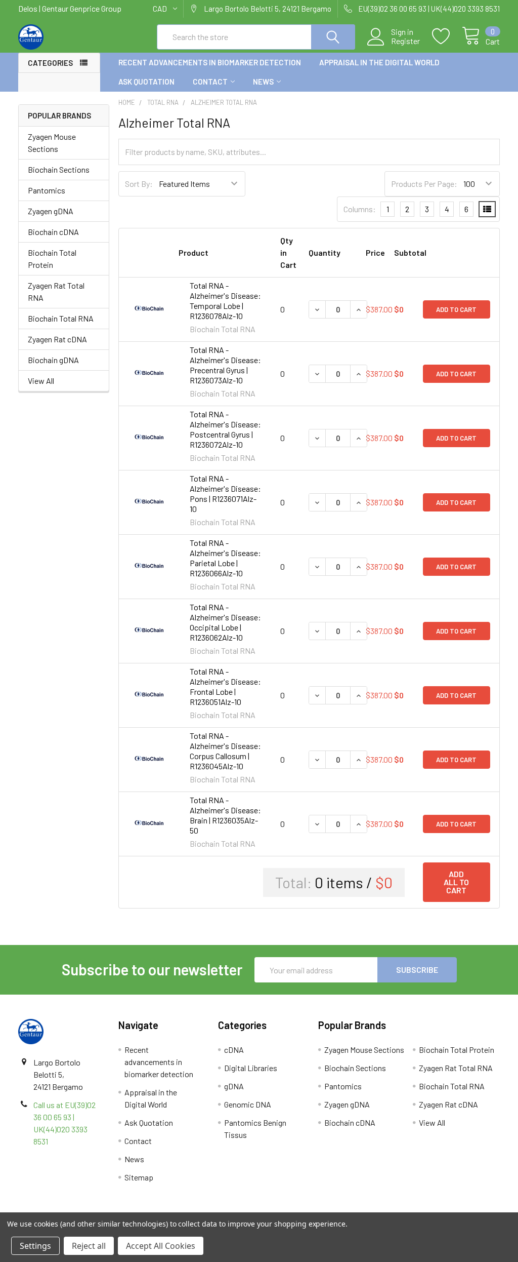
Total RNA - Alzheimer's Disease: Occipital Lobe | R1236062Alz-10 (225, 622)
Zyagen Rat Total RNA (56, 291)
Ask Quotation (146, 81)
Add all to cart (456, 882)
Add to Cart (456, 309)
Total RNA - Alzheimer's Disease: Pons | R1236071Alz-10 (225, 494)
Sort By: (139, 183)
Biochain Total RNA (61, 318)
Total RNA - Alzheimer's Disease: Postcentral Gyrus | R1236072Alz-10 (225, 429)
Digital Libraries (250, 1068)
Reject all (89, 1245)
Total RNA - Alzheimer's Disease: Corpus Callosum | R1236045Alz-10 (225, 751)
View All (41, 380)
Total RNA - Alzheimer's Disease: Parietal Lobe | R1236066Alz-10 (225, 558)
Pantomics (46, 190)
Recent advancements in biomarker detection (209, 62)
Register (405, 41)
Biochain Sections (59, 169)
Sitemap (138, 1177)
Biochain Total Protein (52, 258)
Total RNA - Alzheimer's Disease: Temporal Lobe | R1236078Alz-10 (225, 301)
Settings (35, 1245)
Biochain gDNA (53, 360)
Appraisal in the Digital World (379, 62)
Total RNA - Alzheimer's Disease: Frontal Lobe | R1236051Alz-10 (225, 686)
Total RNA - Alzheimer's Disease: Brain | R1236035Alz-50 (225, 815)
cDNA (234, 1049)
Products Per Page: (424, 183)
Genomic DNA (247, 1104)
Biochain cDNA (53, 231)
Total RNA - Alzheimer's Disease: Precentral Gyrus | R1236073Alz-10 (225, 365)
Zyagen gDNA (50, 211)
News (263, 81)
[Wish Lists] (447, 36)
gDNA (234, 1086)
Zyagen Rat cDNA (57, 339)
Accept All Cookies (160, 1245)
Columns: (359, 209)
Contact (210, 81)
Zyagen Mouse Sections (52, 142)
